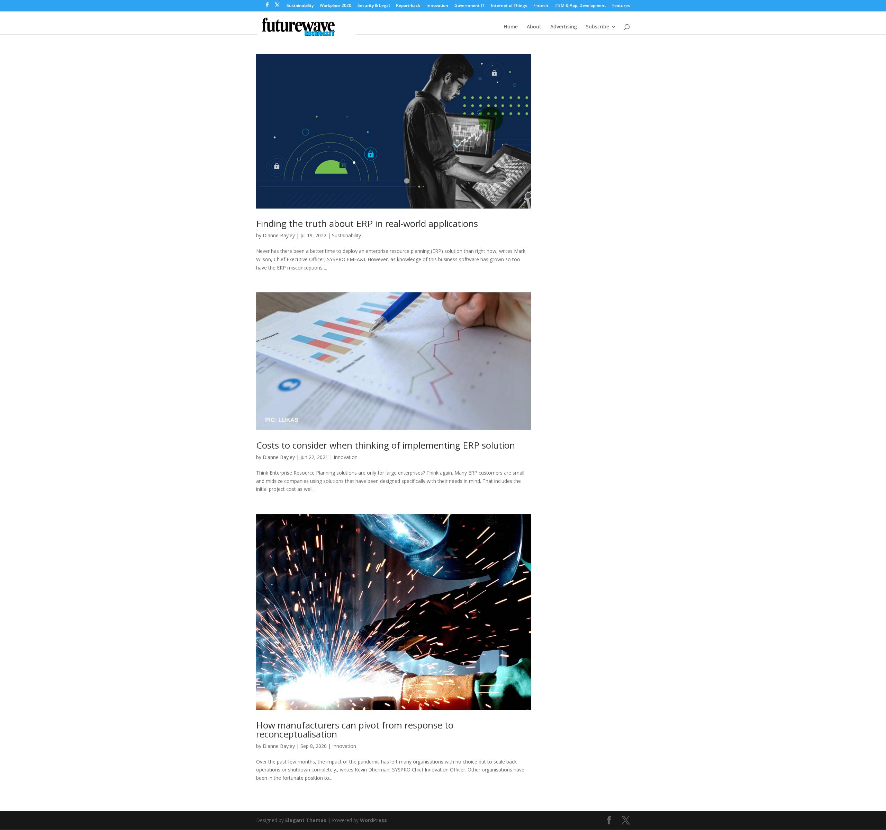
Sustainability (300, 5)
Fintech (540, 5)
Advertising (563, 27)
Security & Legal (374, 5)
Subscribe (597, 27)
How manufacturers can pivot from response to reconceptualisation (354, 729)
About (534, 27)
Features (621, 5)
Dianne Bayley (279, 235)
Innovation (437, 5)
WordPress (373, 820)
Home (511, 27)
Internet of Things (509, 5)
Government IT (469, 5)
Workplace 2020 (335, 5)
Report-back (408, 5)
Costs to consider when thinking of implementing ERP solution (385, 445)
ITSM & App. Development (580, 5)
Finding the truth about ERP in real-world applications (367, 223)
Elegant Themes (305, 820)
